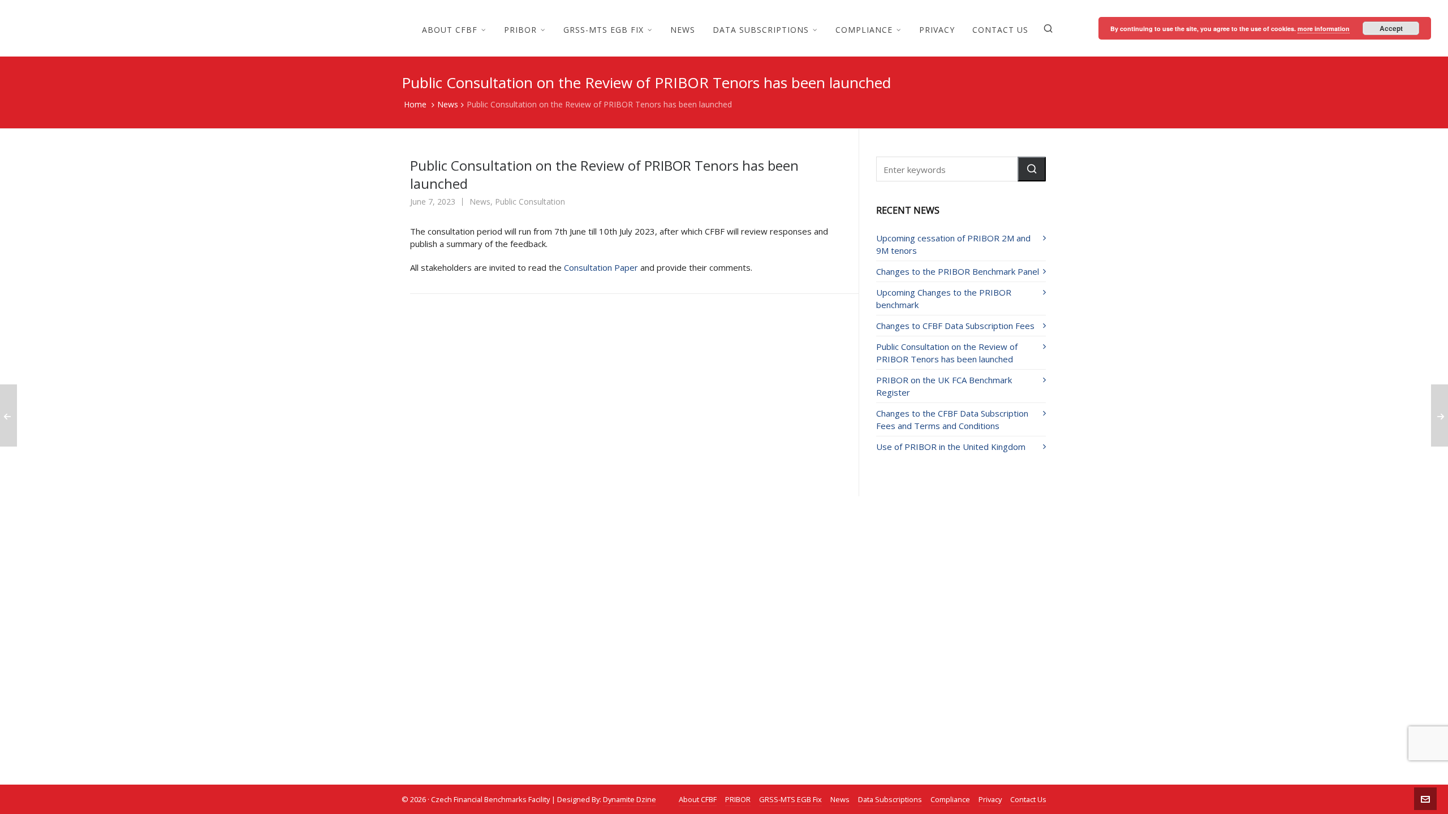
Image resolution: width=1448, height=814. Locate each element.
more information (1324, 28)
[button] (1032, 169)
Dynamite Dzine (629, 799)
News (447, 104)
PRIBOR (738, 799)
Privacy (990, 799)
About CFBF (698, 799)
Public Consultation (530, 201)
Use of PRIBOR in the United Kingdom (950, 446)
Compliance (950, 799)
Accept (1391, 28)
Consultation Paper (601, 267)
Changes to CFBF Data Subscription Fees (955, 325)
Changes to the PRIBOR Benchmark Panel (957, 271)
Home (415, 104)
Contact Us (1028, 799)
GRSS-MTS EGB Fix (790, 799)
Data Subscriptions (890, 799)
